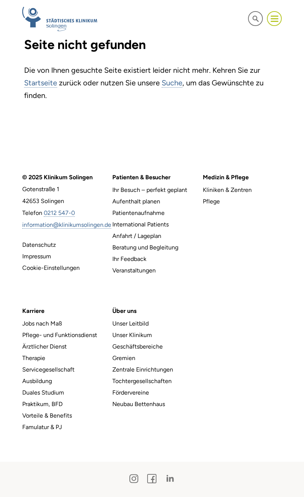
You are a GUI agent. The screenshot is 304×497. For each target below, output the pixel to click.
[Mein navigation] (274, 18)
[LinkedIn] (170, 478)
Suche (172, 82)
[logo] (59, 18)
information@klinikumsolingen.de (66, 224)
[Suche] (255, 18)
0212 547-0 (59, 212)
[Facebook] (151, 478)
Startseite (40, 82)
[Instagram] (134, 478)
